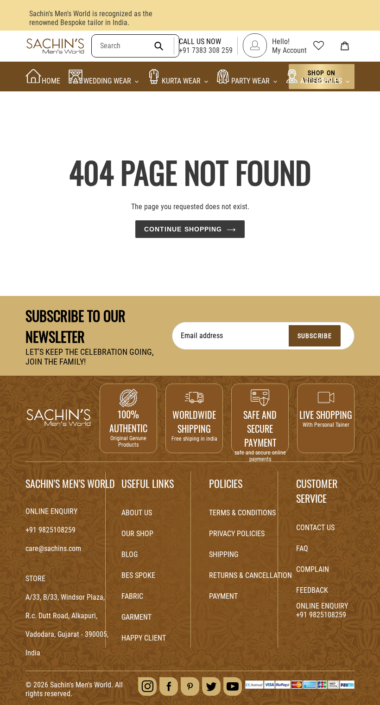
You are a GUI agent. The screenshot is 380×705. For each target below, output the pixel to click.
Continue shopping (183, 229)
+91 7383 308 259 (206, 50)
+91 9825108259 (50, 530)
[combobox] (135, 46)
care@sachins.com (53, 548)
